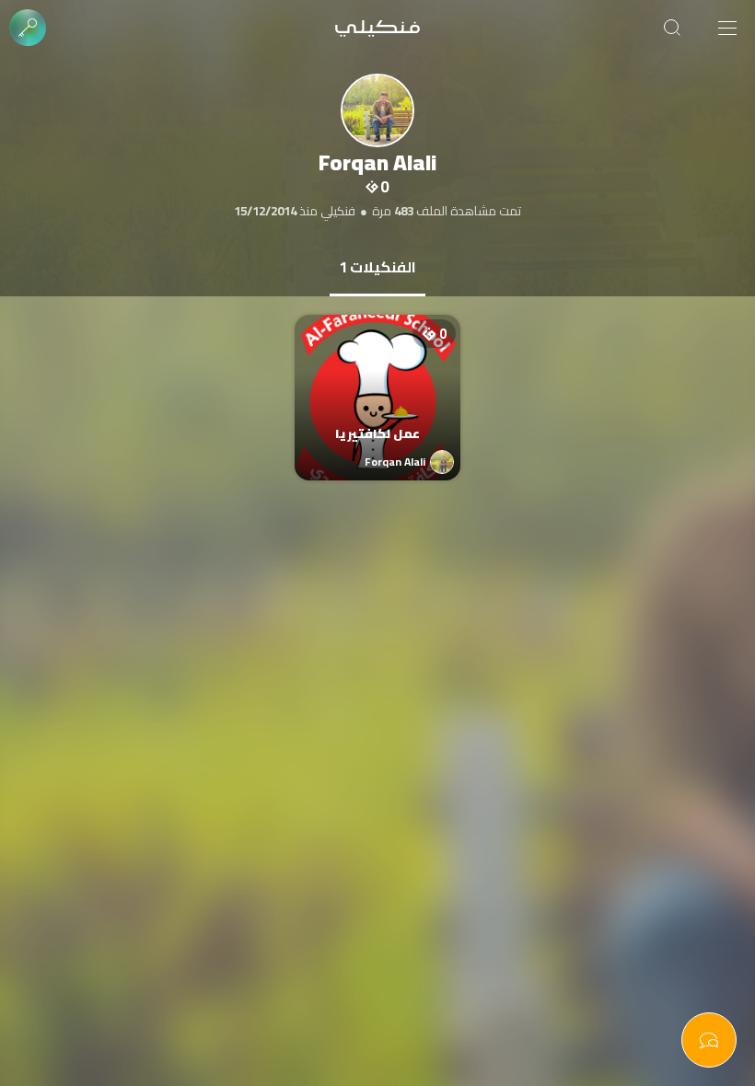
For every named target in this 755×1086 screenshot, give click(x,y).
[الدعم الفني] (709, 1040)
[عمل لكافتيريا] (377, 379)
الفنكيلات (377, 267)
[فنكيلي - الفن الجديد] (377, 27)
